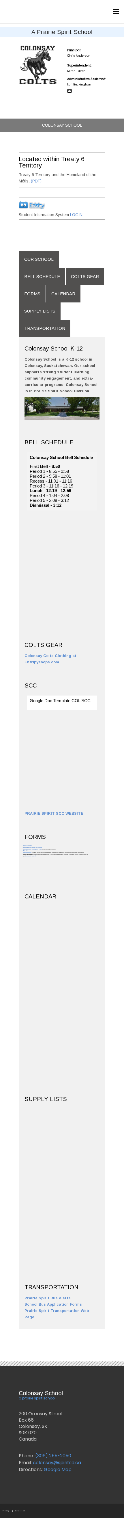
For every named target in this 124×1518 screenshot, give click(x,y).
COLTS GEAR (85, 276)
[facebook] (73, 9)
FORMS (32, 293)
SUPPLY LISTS (39, 310)
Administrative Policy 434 (30, 856)
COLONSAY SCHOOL (62, 125)
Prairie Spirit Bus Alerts (48, 1298)
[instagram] (84, 9)
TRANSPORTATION (44, 328)
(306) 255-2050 (53, 1455)
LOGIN (75, 214)
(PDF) (36, 181)
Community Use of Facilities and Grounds (32, 847)
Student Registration (27, 845)
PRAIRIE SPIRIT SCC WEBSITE (54, 813)
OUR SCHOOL (39, 259)
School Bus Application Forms (53, 1304)
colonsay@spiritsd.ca (56, 1462)
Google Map (57, 1469)
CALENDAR (63, 293)
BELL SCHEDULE (42, 276)
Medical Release (27, 851)
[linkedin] (95, 9)
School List (20, 1511)
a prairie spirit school (37, 1398)
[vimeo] (106, 9)
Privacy (6, 1511)
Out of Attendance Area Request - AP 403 (32, 849)
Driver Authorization (27, 852)
